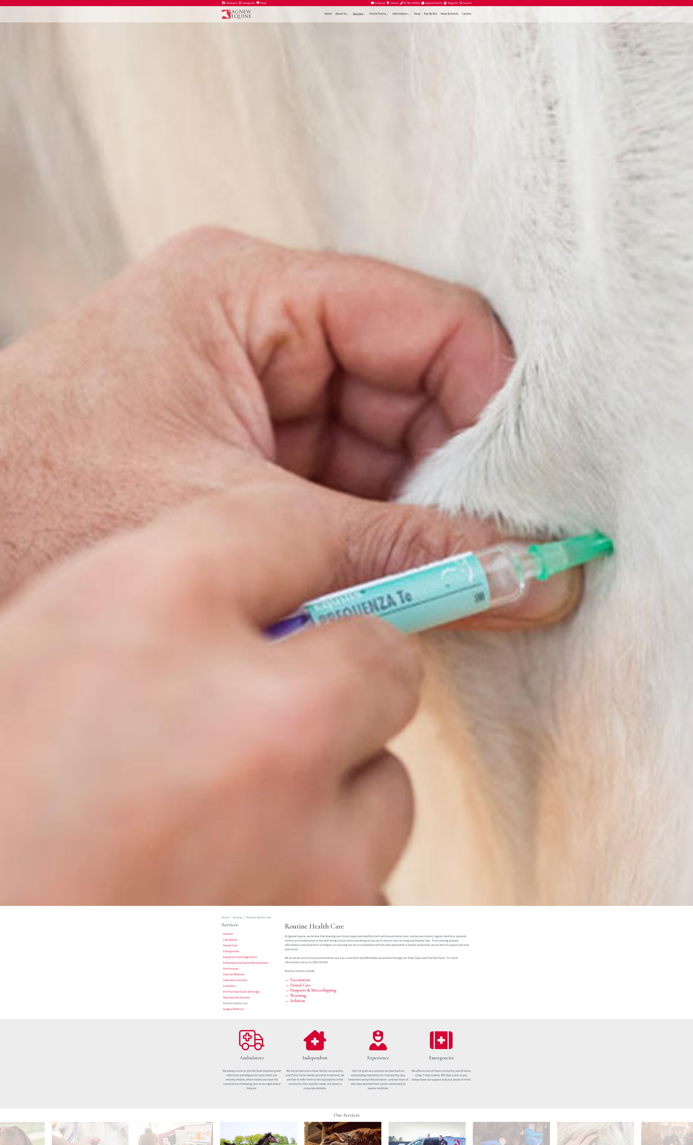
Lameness (229, 986)
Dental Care (230, 945)
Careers (466, 14)
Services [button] (358, 14)
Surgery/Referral (233, 1009)
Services (238, 917)
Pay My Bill (430, 14)
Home (328, 14)
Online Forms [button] (377, 14)
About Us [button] (340, 14)
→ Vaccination (297, 980)
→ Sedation (295, 1000)
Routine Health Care (235, 1003)
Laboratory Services (235, 980)
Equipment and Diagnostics (240, 957)
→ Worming (295, 995)
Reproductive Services (236, 997)
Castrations (230, 940)
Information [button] (400, 14)
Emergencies (231, 951)
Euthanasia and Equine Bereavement (245, 963)
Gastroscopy (230, 968)
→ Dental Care (298, 985)
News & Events (449, 14)
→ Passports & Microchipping (310, 990)
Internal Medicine (234, 974)
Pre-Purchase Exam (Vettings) (241, 992)
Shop (417, 14)
